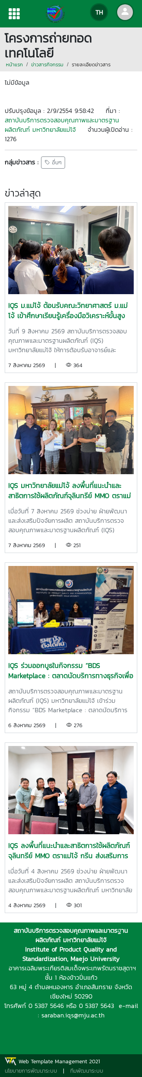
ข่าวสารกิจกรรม (47, 64)
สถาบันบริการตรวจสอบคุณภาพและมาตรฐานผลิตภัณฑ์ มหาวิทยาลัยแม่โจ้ (62, 124)
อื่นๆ (56, 162)
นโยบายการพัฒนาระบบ (31, 1071)
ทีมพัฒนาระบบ (86, 1071)
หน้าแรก (14, 64)
